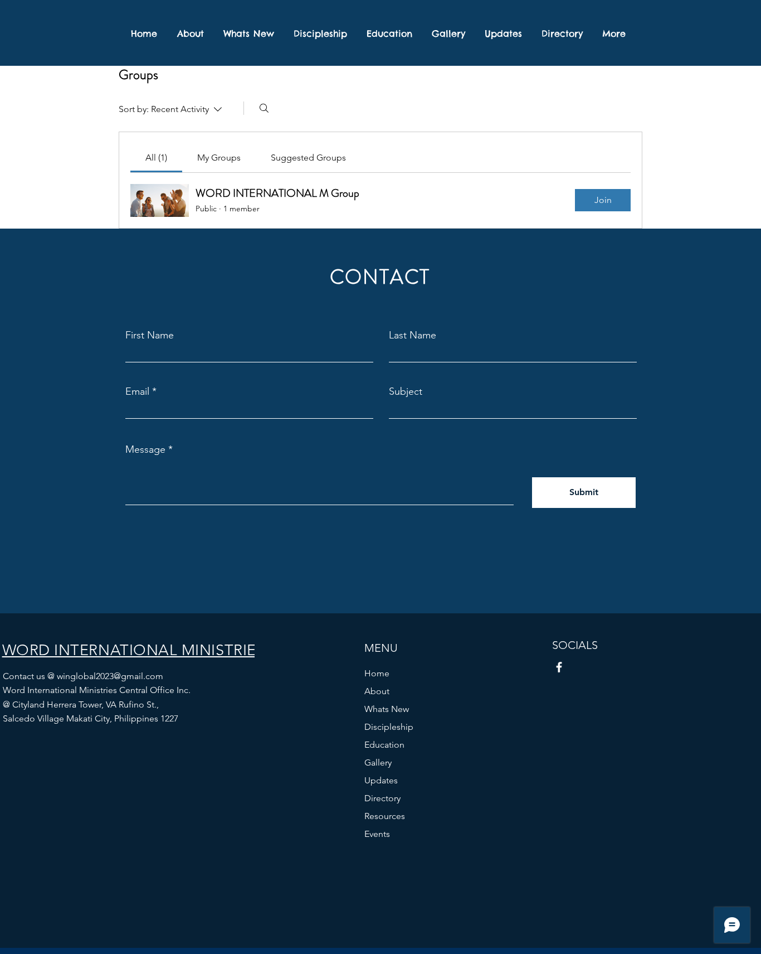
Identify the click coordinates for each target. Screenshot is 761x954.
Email (137, 391)
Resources (384, 816)
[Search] (264, 108)
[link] (156, 157)
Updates (381, 780)
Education (384, 744)
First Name (149, 335)
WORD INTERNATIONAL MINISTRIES (135, 650)
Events (377, 834)
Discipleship (388, 726)
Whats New (386, 709)
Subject (405, 391)
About (376, 691)
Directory (382, 798)
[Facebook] (559, 667)
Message (145, 449)
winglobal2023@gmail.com (110, 676)
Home (376, 673)
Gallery (378, 762)
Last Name (412, 335)
